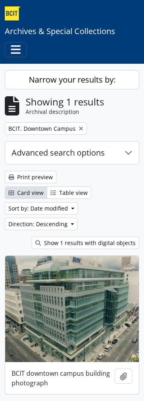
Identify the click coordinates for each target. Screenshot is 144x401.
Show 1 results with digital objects (89, 243)
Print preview (34, 177)
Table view (73, 192)
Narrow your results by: (72, 79)
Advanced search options (58, 152)
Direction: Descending (38, 224)
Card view (30, 192)
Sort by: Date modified (39, 208)
